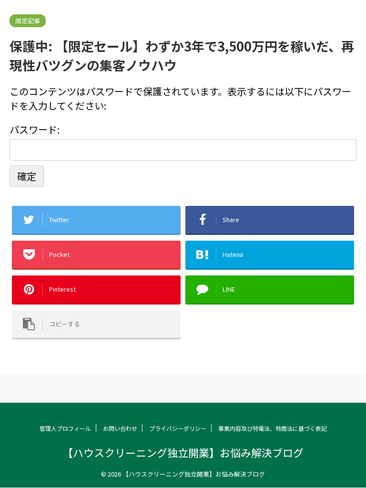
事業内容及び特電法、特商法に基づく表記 (272, 428)
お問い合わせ (120, 428)
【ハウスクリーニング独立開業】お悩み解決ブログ (183, 452)
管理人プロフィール (65, 428)
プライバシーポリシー (177, 428)
